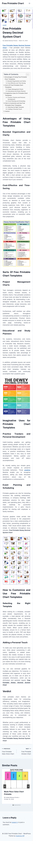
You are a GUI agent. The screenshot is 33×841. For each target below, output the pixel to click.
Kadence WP (20, 836)
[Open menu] (29, 3)
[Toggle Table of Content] (27, 74)
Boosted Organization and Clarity (17, 81)
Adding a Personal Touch (15, 109)
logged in (15, 822)
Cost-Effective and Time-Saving (17, 83)
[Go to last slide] (4, 786)
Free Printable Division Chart (26, 751)
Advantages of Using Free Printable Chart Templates (16, 78)
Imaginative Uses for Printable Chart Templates (16, 94)
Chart (5, 25)
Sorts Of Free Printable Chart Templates (14, 86)
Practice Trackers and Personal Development (16, 98)
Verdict (7, 111)
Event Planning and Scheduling (16, 101)
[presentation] (16, 778)
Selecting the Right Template (16, 107)
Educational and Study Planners (17, 91)
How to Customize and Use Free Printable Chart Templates (15, 104)
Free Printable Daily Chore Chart (8, 751)
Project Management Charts (15, 89)
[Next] (28, 786)
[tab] (13, 805)
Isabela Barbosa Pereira (10, 40)
